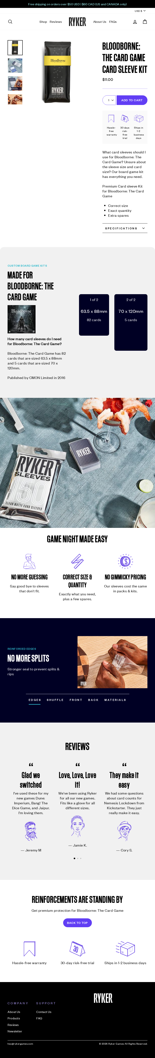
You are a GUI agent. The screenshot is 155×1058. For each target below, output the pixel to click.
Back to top (77, 923)
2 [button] (78, 859)
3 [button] (81, 859)
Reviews (56, 21)
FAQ (39, 1018)
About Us (99, 21)
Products (14, 1018)
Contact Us (43, 1012)
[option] (77, 4)
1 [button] (75, 859)
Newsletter (15, 1031)
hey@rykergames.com (20, 1043)
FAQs (113, 21)
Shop (43, 21)
